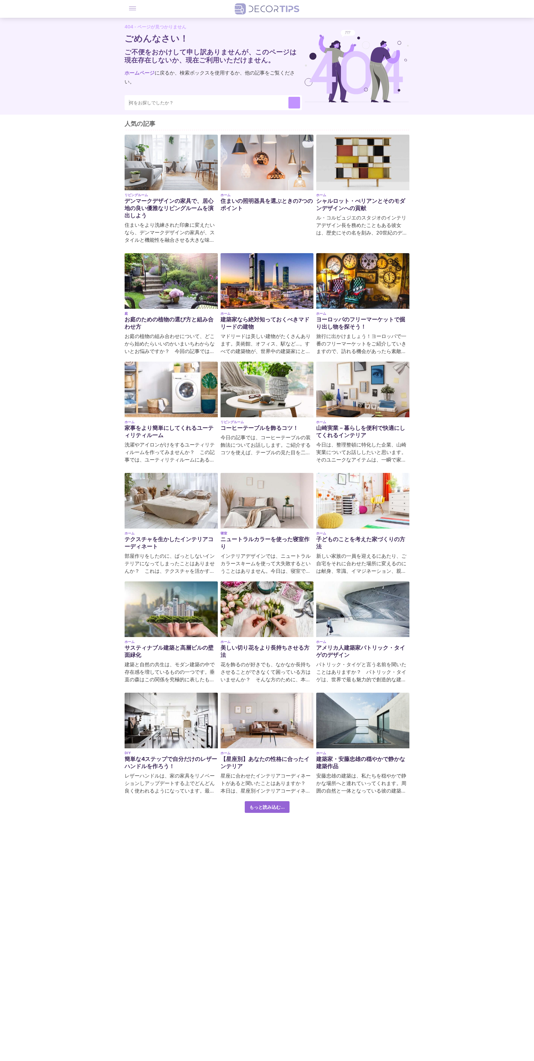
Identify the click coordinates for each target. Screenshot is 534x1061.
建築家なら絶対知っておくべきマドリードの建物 (265, 323)
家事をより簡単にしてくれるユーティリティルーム (169, 431)
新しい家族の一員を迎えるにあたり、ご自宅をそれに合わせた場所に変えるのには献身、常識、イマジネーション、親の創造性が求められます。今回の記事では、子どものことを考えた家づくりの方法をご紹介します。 (361, 564)
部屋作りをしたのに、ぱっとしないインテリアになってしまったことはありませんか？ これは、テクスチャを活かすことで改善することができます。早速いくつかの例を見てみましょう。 (170, 564)
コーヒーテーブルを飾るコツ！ (259, 428)
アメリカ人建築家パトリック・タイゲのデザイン (360, 651)
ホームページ (140, 73)
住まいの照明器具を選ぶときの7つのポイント (267, 204)
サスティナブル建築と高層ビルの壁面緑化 (169, 651)
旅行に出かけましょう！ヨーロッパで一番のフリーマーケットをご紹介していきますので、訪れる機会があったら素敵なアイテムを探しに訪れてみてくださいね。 (361, 344)
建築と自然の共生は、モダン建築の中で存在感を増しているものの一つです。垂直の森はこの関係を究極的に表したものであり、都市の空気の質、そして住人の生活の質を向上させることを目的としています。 (170, 672)
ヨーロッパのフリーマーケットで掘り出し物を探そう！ (360, 323)
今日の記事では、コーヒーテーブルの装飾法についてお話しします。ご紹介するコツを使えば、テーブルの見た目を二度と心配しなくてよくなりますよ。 (266, 445)
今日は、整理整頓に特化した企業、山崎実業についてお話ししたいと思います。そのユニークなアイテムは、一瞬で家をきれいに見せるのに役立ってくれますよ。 (361, 452)
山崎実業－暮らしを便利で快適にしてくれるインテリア (360, 431)
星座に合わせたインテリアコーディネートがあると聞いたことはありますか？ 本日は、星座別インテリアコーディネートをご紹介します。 (266, 783)
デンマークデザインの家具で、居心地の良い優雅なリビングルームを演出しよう (169, 208)
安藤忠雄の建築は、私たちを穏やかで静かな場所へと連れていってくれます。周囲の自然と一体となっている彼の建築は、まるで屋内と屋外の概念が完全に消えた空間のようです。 (361, 783)
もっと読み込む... (267, 807)
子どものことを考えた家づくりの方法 (360, 543)
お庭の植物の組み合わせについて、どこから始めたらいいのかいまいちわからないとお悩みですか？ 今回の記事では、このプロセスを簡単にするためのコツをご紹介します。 (170, 344)
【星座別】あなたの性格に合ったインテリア (265, 762)
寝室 (224, 533)
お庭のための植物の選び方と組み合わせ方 (169, 323)
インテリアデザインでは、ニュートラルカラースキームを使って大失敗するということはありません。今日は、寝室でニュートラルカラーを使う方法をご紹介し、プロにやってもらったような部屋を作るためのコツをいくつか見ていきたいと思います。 (266, 564)
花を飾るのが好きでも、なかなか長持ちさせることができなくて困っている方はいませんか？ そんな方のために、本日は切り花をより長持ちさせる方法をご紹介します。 (266, 672)
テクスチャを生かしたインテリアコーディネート (169, 543)
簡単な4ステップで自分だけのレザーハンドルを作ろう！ (171, 762)
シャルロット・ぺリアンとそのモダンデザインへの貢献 (360, 204)
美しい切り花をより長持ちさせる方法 (265, 651)
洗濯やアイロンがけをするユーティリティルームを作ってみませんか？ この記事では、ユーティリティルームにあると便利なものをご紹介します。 (170, 452)
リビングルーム (136, 195)
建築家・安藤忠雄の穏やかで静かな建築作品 (360, 762)
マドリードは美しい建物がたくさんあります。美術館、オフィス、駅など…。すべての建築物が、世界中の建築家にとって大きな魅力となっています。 (266, 344)
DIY (128, 753)
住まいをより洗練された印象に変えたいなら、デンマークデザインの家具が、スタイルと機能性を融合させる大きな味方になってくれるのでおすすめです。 (170, 233)
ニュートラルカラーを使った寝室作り (265, 543)
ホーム (226, 195)
